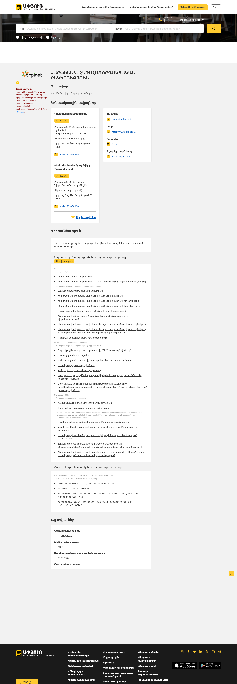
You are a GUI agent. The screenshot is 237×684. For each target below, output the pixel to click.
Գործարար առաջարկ (81, 679)
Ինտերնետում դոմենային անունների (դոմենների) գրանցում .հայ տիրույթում (99, 305)
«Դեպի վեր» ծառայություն (76, 672)
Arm (214, 7)
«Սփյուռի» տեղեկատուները (78, 653)
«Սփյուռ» (20, 112)
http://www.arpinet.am (124, 131)
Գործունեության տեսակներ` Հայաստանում (151, 7)
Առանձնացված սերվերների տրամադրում (80, 290)
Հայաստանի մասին (115, 681)
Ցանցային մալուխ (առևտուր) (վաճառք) (79, 370)
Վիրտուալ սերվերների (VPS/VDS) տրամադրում (83, 337)
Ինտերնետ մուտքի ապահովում (75, 276)
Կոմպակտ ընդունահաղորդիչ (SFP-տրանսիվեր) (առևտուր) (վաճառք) (95, 360)
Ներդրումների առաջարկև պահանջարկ (118, 674)
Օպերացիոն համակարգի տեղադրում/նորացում (84, 407)
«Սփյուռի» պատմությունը (147, 659)
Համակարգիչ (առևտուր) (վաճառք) (76, 365)
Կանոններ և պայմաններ (153, 679)
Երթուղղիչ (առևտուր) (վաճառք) (75, 355)
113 (166, 20)
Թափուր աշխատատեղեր (148, 672)
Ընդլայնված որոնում (189, 19)
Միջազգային (111, 657)
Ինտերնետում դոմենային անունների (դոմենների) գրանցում (90, 295)
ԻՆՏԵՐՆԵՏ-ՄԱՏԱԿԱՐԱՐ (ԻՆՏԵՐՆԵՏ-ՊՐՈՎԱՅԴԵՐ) (86, 483)
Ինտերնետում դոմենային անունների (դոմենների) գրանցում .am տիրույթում (99, 300)
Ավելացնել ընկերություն (192, 7)
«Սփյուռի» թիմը (147, 665)
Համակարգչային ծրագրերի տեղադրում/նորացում (85, 402)
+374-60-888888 (69, 154)
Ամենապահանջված (81, 665)
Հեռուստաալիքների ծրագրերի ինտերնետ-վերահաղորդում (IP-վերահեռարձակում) (102, 324)
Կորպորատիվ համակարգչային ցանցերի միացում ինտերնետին (92, 310)
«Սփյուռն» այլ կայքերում (118, 667)
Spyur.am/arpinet (121, 156)
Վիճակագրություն (114, 652)
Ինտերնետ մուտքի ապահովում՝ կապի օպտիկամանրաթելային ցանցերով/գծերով (102, 281)
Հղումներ (108, 662)
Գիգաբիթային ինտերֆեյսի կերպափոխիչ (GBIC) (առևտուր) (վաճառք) (94, 350)
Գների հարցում (64, 261)
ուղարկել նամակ (122, 119)
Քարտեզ (63, 121)
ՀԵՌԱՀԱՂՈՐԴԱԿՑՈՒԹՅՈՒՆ (73, 488)
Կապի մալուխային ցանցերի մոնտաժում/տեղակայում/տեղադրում (94, 421)
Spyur (115, 144)
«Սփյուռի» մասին (148, 652)
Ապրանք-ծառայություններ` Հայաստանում (103, 7)
